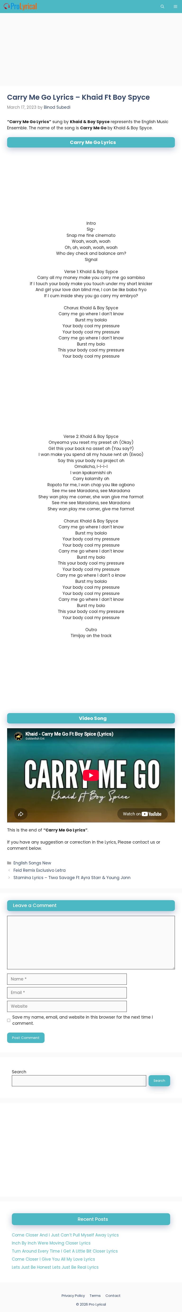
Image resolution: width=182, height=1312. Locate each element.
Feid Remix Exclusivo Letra (40, 870)
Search (19, 1072)
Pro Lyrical (97, 1304)
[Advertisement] (91, 51)
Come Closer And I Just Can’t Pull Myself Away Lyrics (65, 1235)
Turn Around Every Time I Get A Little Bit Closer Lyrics (65, 1251)
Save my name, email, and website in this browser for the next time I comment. (82, 1020)
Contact (113, 1295)
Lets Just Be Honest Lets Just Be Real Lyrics (55, 1267)
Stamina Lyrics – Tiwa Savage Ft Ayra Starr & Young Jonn (72, 878)
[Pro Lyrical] (20, 6)
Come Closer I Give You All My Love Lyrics (53, 1259)
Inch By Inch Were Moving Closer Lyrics (51, 1243)
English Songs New (32, 863)
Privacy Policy (73, 1295)
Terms (95, 1295)
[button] (162, 6)
